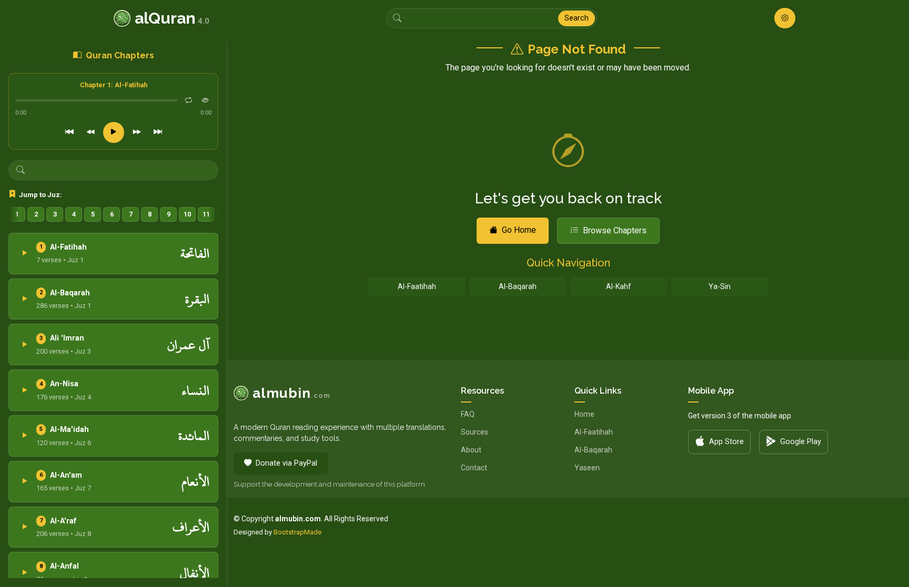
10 (187, 214)
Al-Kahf (618, 286)
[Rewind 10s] (90, 132)
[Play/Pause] (113, 132)
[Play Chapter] (24, 253)
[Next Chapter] (157, 132)
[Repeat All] (188, 100)
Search (576, 18)
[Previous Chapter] (69, 132)
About (471, 450)
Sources (474, 432)
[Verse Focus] (205, 100)
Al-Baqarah (518, 286)
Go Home (519, 230)
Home (584, 414)
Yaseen (587, 467)
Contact (474, 467)
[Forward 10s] (136, 132)
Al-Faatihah (417, 286)
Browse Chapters (615, 230)
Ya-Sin (720, 286)
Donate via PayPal (286, 463)
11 (206, 214)
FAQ (467, 414)
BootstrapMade (297, 532)
